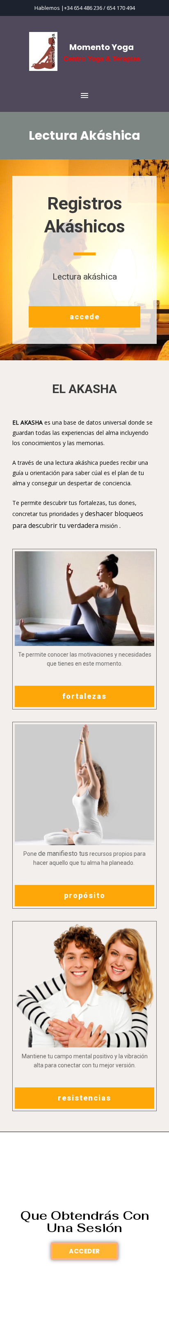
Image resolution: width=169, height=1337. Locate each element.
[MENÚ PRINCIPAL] (84, 96)
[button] (84, 316)
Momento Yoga (101, 47)
